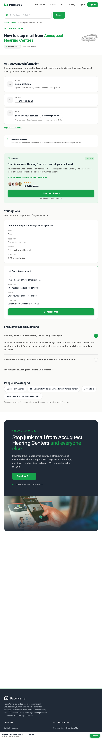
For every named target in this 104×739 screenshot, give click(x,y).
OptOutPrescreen (11, 728)
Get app (95, 736)
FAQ (62, 5)
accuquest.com (23, 84)
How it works (39, 5)
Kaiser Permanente (15, 389)
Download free (51, 312)
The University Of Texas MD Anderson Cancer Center (54, 389)
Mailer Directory (11, 22)
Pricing (72, 5)
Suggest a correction (13, 128)
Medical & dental (29, 47)
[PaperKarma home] (13, 4)
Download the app (51, 193)
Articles (53, 5)
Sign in (82, 5)
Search (59, 15)
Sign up (93, 5)
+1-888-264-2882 (24, 101)
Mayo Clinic (89, 389)
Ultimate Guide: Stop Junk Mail (66, 728)
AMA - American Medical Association (23, 396)
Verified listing (13, 46)
